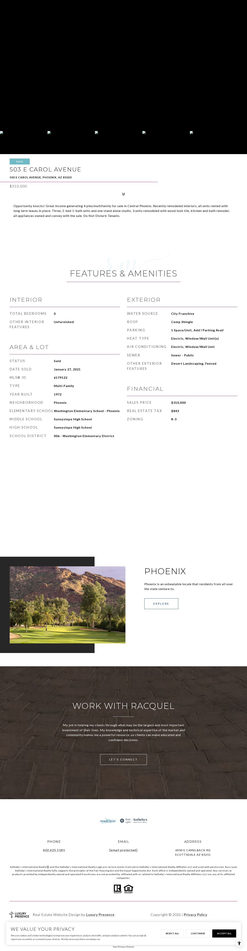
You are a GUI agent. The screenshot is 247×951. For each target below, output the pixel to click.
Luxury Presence (100, 914)
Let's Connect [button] (123, 759)
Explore (161, 603)
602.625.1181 (54, 850)
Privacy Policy (195, 914)
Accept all (224, 933)
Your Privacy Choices (123, 946)
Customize (198, 933)
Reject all (172, 933)
